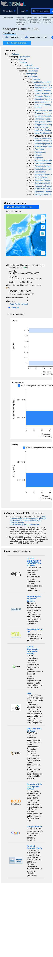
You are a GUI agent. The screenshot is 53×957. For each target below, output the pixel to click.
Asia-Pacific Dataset (19, 304)
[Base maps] (42, 233)
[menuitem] (8, 11)
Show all (15, 307)
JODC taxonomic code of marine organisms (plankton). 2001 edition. (28, 519)
